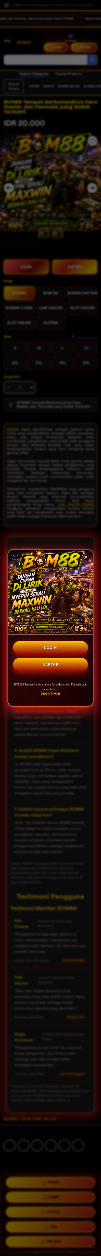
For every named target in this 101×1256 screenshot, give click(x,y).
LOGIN (50, 648)
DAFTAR (50, 664)
